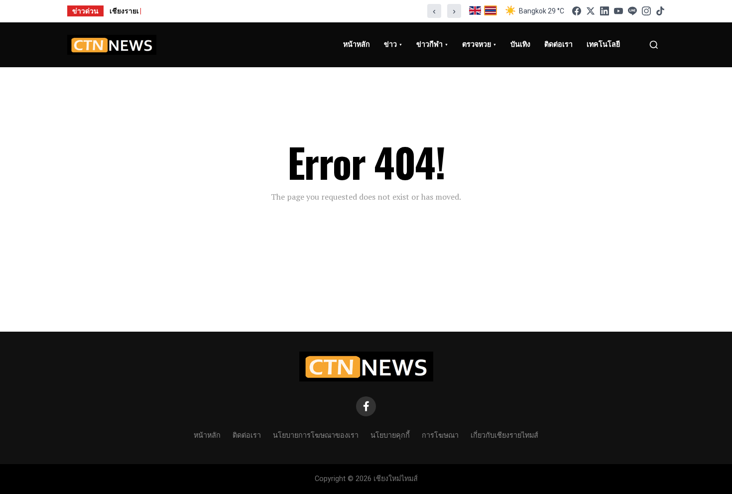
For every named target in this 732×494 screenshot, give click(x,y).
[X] (590, 10)
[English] (475, 10)
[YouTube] (618, 10)
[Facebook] (576, 10)
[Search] (654, 44)
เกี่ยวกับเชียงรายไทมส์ (504, 434)
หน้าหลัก (207, 434)
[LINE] (632, 10)
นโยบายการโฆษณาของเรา (316, 434)
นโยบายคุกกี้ (390, 434)
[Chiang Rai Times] (111, 44)
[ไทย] (490, 10)
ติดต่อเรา (247, 434)
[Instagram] (646, 10)
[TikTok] (660, 10)
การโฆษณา (440, 434)
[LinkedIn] (604, 10)
